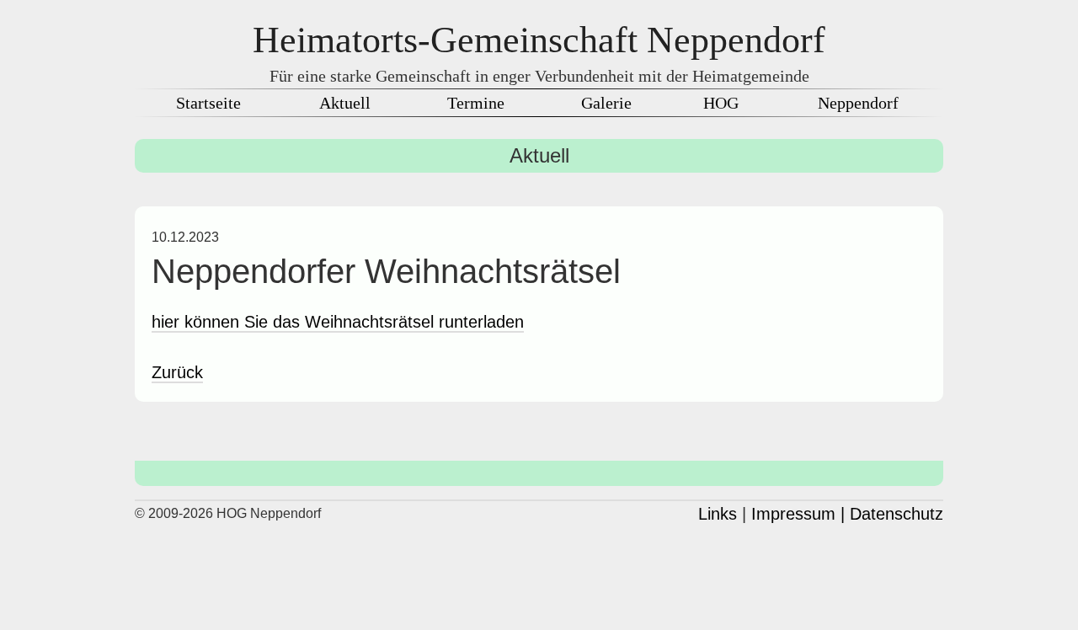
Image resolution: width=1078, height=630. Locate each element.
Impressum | (798, 514)
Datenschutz (896, 514)
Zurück (177, 372)
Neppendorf (858, 102)
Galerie (606, 102)
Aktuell (345, 102)
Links (717, 514)
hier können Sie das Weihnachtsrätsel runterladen (338, 321)
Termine (475, 102)
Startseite (208, 102)
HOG (721, 102)
